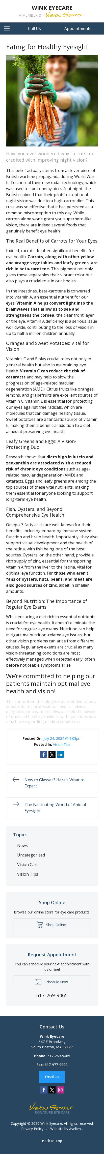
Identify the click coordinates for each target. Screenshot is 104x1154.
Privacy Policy (32, 1128)
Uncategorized (31, 855)
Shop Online (55, 924)
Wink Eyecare (51, 1123)
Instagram (60, 1089)
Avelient (75, 1128)
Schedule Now (55, 982)
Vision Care (28, 864)
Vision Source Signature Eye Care (52, 1108)
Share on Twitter (52, 754)
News (22, 845)
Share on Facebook (43, 754)
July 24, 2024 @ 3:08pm (62, 738)
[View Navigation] (8, 28)
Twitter (52, 1089)
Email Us (52, 1076)
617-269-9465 (58, 1055)
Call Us (34, 28)
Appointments (77, 28)
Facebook (43, 1089)
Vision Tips (61, 744)
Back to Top (52, 1140)
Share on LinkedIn (60, 754)
